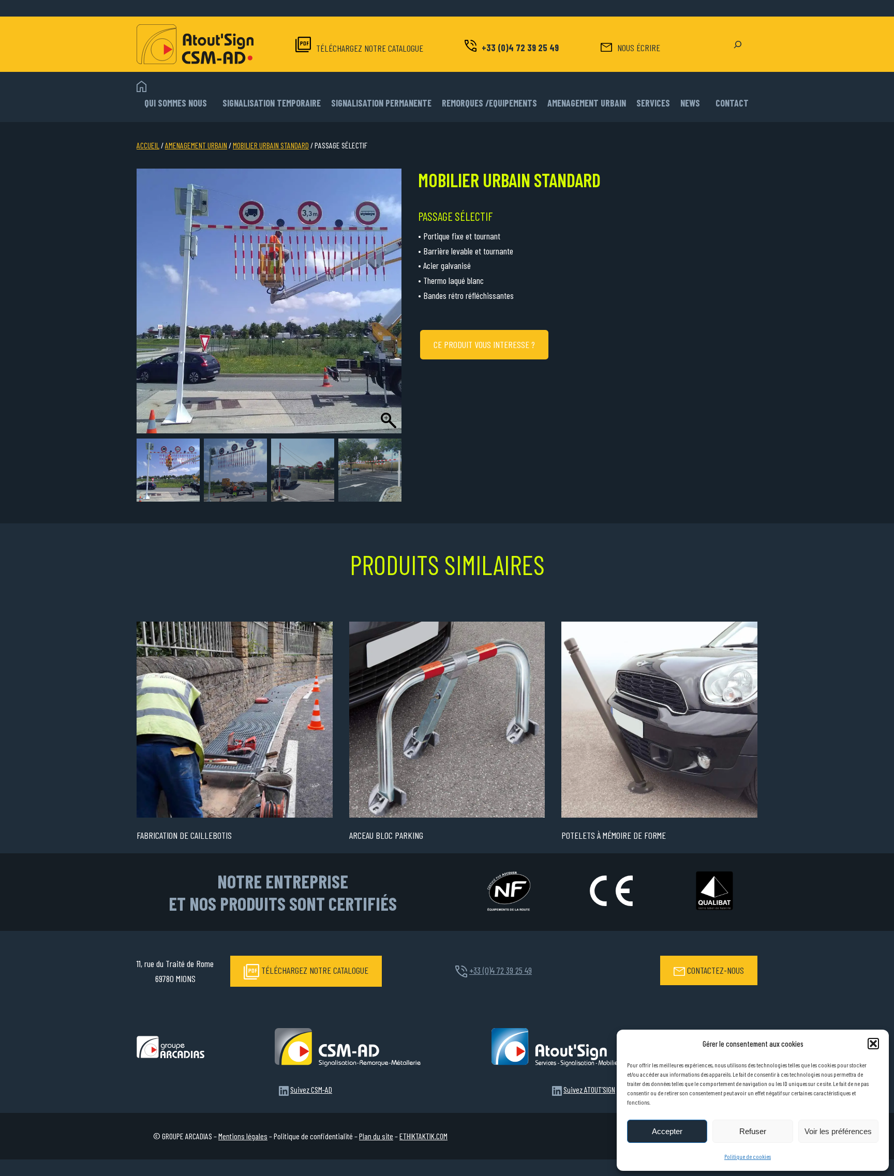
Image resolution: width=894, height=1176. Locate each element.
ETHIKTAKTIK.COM (423, 1136)
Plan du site (376, 1136)
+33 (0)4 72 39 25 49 (520, 47)
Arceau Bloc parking (386, 835)
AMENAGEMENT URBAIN (196, 145)
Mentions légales (242, 1136)
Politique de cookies (747, 1156)
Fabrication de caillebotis (184, 835)
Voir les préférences (838, 1131)
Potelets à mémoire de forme (613, 835)
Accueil (148, 145)
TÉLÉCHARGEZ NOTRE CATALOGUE (369, 48)
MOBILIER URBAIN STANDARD (271, 145)
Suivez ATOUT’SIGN (589, 1089)
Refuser (752, 1131)
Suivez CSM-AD (311, 1089)
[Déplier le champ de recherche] (737, 44)
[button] (873, 1043)
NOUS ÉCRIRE (638, 47)
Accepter (667, 1131)
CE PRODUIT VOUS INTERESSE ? (484, 344)
